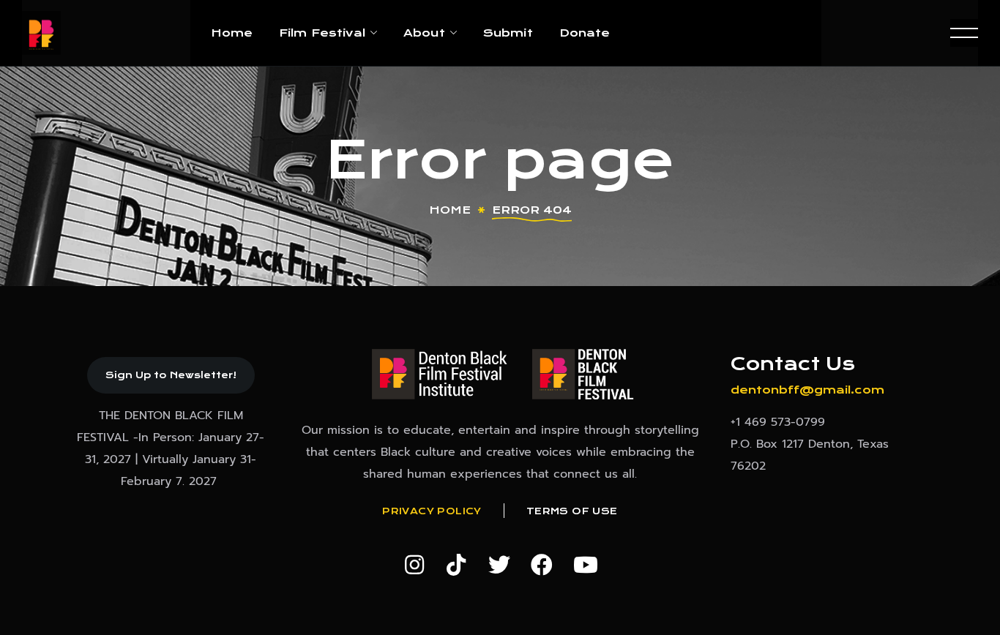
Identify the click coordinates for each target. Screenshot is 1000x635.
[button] (171, 375)
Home (450, 210)
